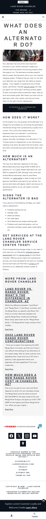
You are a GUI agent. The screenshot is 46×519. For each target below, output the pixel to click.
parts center (17, 178)
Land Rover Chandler (29, 487)
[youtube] (35, 436)
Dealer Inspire (30, 493)
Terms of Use (23, 475)
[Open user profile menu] (11, 515)
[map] (23, 444)
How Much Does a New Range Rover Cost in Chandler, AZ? (21, 379)
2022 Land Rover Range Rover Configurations (20, 338)
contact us (33, 264)
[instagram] (27, 436)
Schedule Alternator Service (22, 108)
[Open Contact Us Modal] (43, 17)
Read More (9, 329)
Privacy (23, 467)
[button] (43, 500)
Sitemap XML (23, 472)
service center (29, 87)
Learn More (31, 507)
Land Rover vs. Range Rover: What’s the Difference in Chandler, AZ (18, 295)
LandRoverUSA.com (23, 464)
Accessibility (22, 461)
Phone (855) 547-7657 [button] (23, 13)
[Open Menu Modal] (3, 17)
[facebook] (11, 436)
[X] (19, 436)
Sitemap (23, 470)
